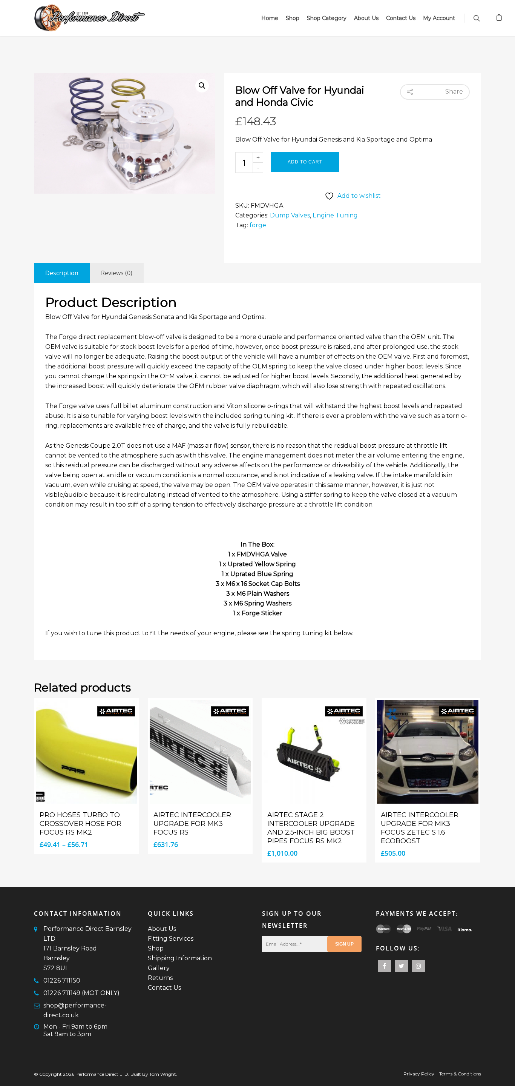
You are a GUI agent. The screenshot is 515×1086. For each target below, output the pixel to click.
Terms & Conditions (460, 1074)
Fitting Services (170, 938)
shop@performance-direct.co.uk (75, 1010)
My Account (439, 18)
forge (258, 225)
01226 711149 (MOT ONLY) (81, 993)
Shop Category (326, 18)
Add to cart (305, 162)
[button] (202, 85)
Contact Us (400, 18)
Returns (160, 977)
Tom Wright (162, 1074)
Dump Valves (290, 215)
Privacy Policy (418, 1074)
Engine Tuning (335, 215)
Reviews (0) (116, 273)
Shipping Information (180, 958)
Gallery (159, 968)
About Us (366, 18)
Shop (292, 18)
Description (61, 273)
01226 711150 (61, 980)
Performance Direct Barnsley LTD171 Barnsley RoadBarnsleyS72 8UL (87, 948)
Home (269, 18)
